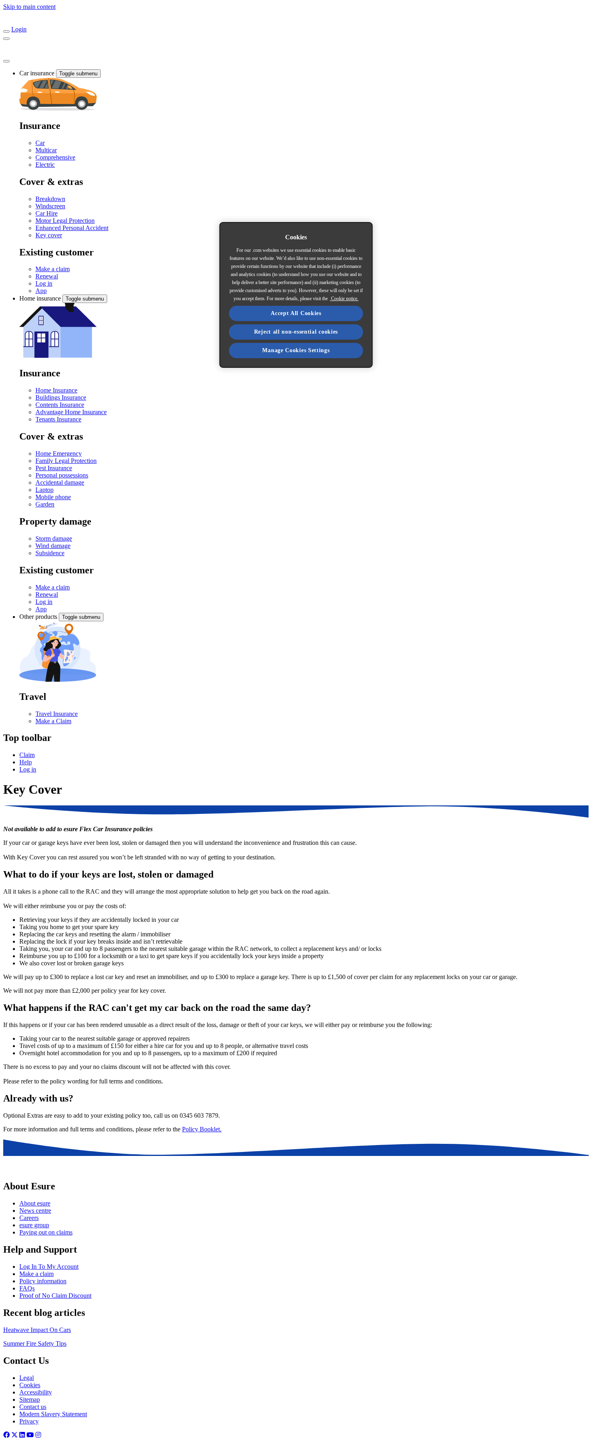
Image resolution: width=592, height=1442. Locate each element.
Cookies (29, 1385)
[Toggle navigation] (6, 31)
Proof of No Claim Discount (55, 1295)
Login (19, 29)
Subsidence (49, 553)
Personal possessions (61, 475)
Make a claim (52, 269)
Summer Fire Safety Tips (34, 1343)
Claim (27, 754)
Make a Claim (53, 721)
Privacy (29, 1421)
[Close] (6, 38)
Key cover (48, 235)
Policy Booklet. (201, 1129)
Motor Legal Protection (65, 220)
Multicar (46, 150)
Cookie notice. (344, 298)
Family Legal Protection (66, 460)
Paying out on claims (45, 1232)
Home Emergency (58, 453)
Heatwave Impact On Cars (37, 1329)
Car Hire (46, 213)
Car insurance (37, 73)
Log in (43, 283)
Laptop (44, 489)
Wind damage (52, 545)
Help (25, 762)
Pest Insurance (53, 468)
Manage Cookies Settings (295, 350)
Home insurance (40, 298)
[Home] (35, 22)
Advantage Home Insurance (71, 412)
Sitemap (29, 1399)
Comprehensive (55, 157)
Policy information (42, 1281)
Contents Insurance (59, 404)
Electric (45, 164)
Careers (29, 1217)
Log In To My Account (49, 1266)
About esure (34, 1203)
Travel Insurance (56, 713)
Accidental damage (59, 482)
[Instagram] (38, 1435)
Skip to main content (29, 6)
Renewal (46, 276)
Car (40, 142)
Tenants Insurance (58, 419)
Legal (26, 1377)
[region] (296, 295)
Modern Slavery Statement (53, 1414)
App (41, 290)
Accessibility (35, 1392)
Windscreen (50, 206)
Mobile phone (53, 497)
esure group (34, 1225)
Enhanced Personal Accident (71, 227)
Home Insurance (56, 390)
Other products (39, 616)
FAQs (27, 1288)
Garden (44, 504)
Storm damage (53, 538)
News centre (35, 1210)
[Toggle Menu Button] (6, 61)
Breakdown (50, 198)
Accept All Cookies (296, 313)
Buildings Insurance (60, 397)
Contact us (32, 1406)
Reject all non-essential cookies (296, 332)
